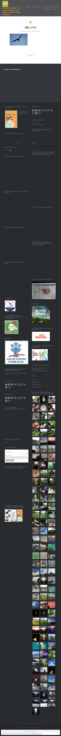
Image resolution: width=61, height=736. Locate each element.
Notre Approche (46, 9)
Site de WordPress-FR (36, 386)
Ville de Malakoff (41, 368)
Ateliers (28, 6)
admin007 (27, 31)
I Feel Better (7, 150)
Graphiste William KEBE (37, 369)
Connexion (34, 379)
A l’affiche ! (46, 6)
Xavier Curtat (34, 368)
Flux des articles (36, 381)
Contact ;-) (56, 9)
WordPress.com (40, 727)
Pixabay (47, 368)
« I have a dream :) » (37, 6)
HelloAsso (19, 142)
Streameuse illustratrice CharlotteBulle (40, 370)
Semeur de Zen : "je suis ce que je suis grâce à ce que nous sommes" (11, 11)
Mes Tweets (7, 442)
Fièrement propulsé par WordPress (24, 727)
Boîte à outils (55, 6)
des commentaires (36, 384)
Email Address (9, 455)
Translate (41, 124)
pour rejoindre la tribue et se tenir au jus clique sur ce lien (23, 112)
